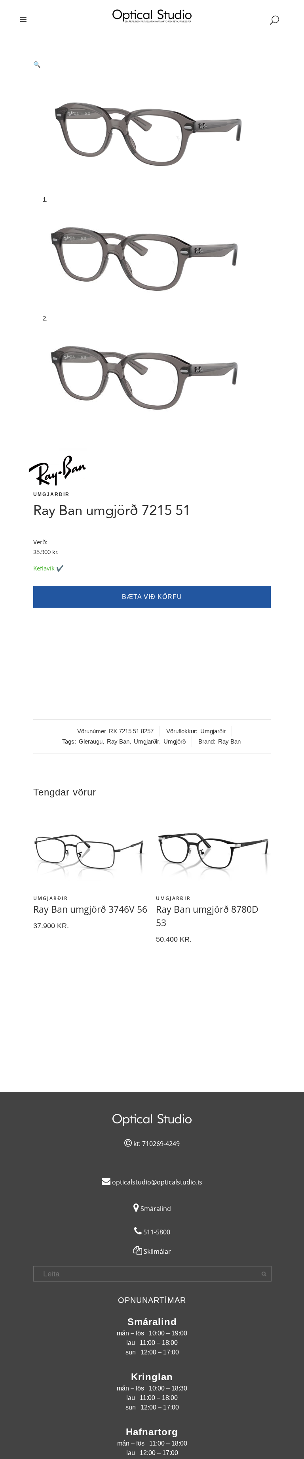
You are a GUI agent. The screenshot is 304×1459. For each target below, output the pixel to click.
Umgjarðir (51, 494)
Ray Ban (118, 741)
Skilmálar (156, 1251)
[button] (152, 64)
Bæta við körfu (152, 596)
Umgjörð (174, 741)
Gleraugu (91, 741)
